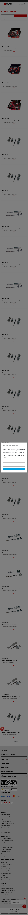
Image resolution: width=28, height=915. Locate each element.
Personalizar (14, 461)
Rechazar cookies (14, 465)
